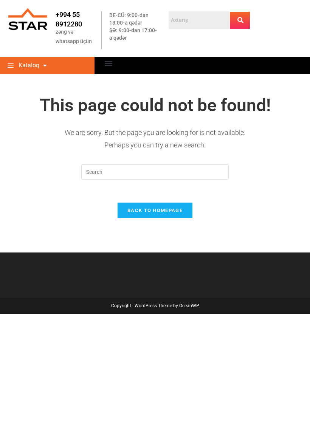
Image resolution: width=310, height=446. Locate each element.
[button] (108, 63)
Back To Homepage (155, 210)
